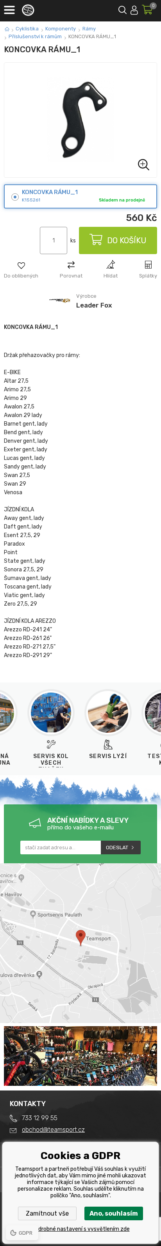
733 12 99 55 (39, 1118)
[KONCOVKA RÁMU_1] (80, 120)
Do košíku (127, 240)
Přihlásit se (134, 8)
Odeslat (117, 847)
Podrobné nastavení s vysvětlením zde (81, 1229)
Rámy (89, 29)
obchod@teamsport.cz (53, 1129)
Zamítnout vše (47, 1213)
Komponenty (60, 29)
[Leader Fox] (60, 311)
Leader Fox (94, 305)
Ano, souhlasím (113, 1213)
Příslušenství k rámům (35, 36)
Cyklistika (27, 29)
